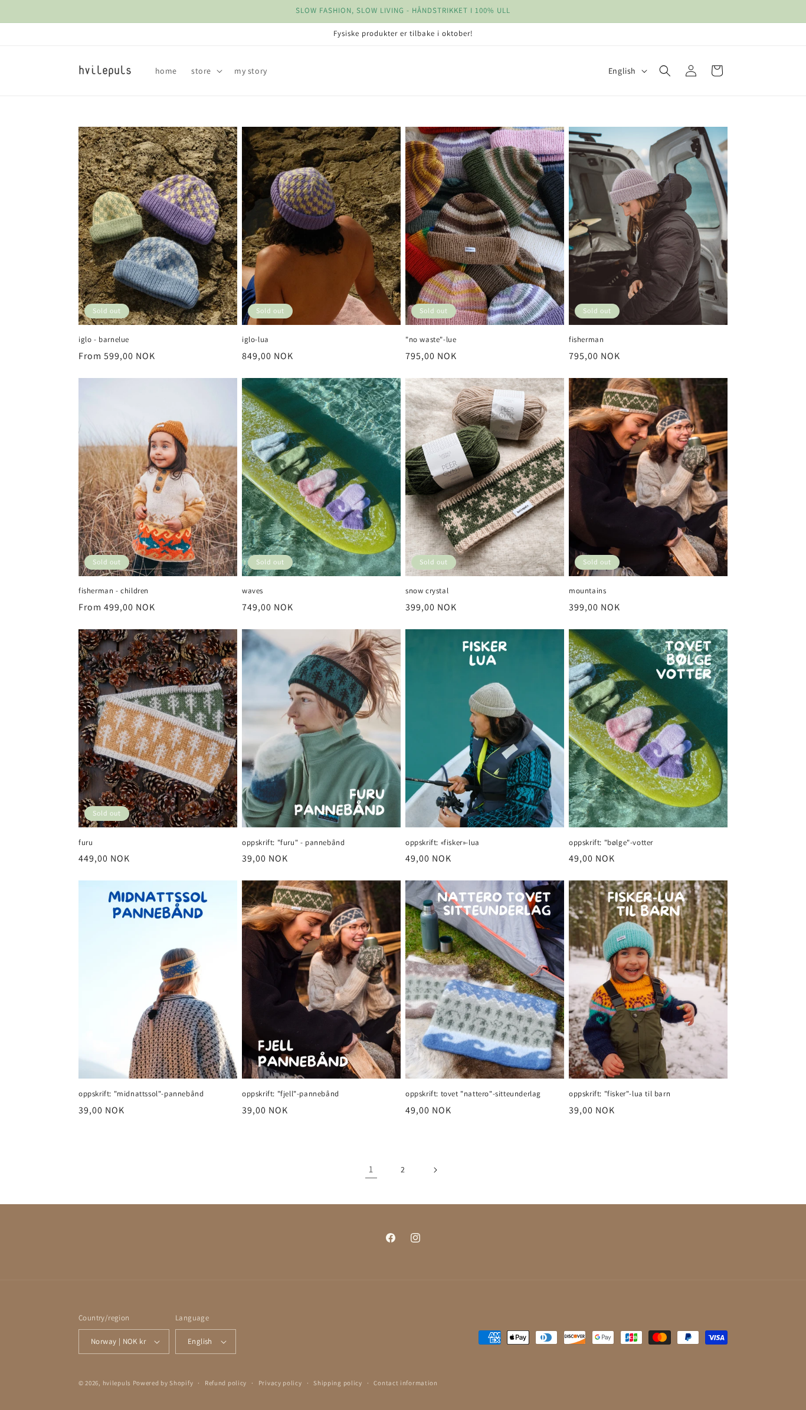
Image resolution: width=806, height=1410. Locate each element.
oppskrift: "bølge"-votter (611, 842)
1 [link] (371, 1169)
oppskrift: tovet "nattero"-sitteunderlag (473, 1094)
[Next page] (435, 1170)
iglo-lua (255, 339)
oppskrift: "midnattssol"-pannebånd (141, 1094)
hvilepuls (117, 1383)
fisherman (586, 339)
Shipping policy (337, 1383)
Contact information (405, 1383)
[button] (205, 70)
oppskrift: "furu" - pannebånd (293, 842)
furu (85, 842)
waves (252, 591)
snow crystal (426, 591)
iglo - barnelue (103, 339)
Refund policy (226, 1383)
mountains (587, 591)
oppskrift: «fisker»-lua (442, 842)
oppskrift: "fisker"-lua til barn (619, 1094)
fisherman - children (113, 591)
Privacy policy (280, 1383)
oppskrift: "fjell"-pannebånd (290, 1094)
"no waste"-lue (430, 339)
